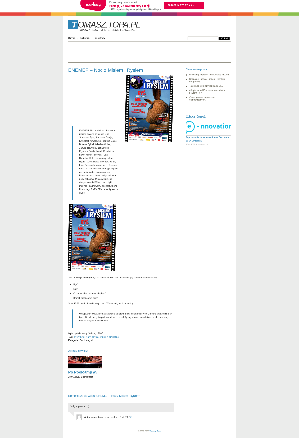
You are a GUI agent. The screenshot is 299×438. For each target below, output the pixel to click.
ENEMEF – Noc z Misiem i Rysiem (105, 70)
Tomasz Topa (155, 431)
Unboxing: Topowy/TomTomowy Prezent (209, 74)
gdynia (95, 337)
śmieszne (114, 337)
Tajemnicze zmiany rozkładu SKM (206, 86)
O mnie (71, 38)
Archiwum (84, 38)
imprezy (104, 337)
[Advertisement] (131, 51)
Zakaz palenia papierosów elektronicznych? (202, 98)
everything (79, 337)
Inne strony (100, 38)
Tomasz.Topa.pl (106, 25)
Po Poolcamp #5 (82, 372)
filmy (88, 337)
